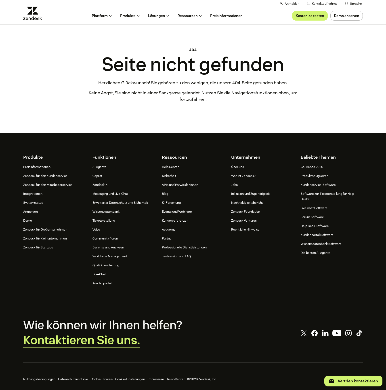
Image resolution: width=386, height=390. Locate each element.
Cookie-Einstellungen (130, 379)
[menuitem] (353, 3)
